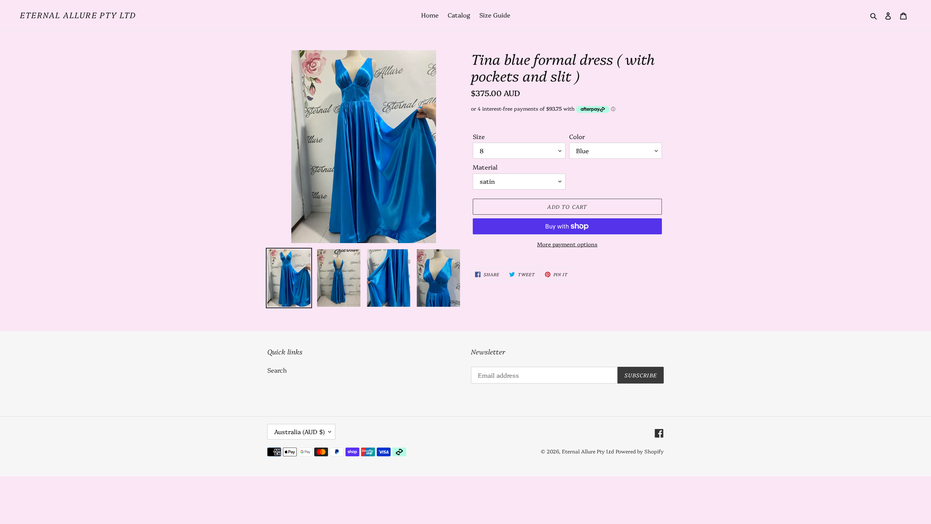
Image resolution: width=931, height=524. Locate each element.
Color (577, 136)
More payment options (567, 244)
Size (479, 136)
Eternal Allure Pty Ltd (78, 15)
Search (277, 370)
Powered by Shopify (640, 451)
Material (485, 167)
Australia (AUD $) (299, 431)
